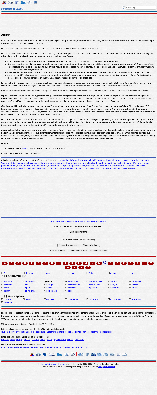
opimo (135, 288)
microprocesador (9, 168)
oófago (49, 285)
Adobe (85, 160)
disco (19, 166)
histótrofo (51, 332)
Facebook (102, 160)
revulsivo (15, 332)
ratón (140, 163)
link (55, 168)
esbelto (34, 347)
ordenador (126, 163)
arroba (81, 163)
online (25, 148)
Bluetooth (93, 163)
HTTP (62, 166)
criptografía (22, 163)
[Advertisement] (78, 23)
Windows (5, 163)
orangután (30, 299)
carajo (49, 340)
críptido (77, 332)
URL (97, 166)
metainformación (116, 166)
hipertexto (41, 168)
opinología (30, 291)
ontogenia (136, 282)
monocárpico (106, 332)
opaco (6, 288)
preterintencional (65, 332)
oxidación (8, 302)
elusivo (27, 340)
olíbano (113, 273)
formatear (35, 166)
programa (129, 166)
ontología (8, 285)
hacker (44, 166)
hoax (30, 163)
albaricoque (77, 347)
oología (113, 285)
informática (75, 160)
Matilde (35, 340)
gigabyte (102, 163)
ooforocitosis (74, 285)
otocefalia (136, 299)
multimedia (70, 168)
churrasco (79, 340)
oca (48, 273)
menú (146, 163)
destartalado (13, 347)
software (42, 163)
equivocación (60, 340)
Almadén (93, 160)
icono (49, 168)
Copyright (61, 364)
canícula (5, 340)
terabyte (111, 163)
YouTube (134, 160)
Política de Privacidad (47, 364)
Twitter (126, 160)
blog (97, 168)
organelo (50, 299)
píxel (118, 163)
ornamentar (73, 299)
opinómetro (51, 291)
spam (59, 163)
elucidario (5, 332)
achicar (86, 332)
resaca (67, 347)
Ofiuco (92, 273)
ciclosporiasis (39, 332)
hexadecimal (79, 166)
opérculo (93, 288)
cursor (13, 166)
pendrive (5, 166)
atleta (42, 340)
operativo (72, 288)
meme (61, 168)
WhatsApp (144, 160)
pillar (3, 347)
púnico (87, 347)
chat (102, 168)
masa (12, 340)
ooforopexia (94, 285)
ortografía (93, 299)
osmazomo (115, 299)
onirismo (8, 282)
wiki (115, 168)
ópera (49, 288)
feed (92, 168)
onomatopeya (95, 282)
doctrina (94, 332)
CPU (134, 163)
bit (86, 163)
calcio (41, 347)
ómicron (135, 273)
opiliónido (114, 288)
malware (52, 163)
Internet (90, 166)
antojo (19, 340)
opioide (7, 299)
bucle (142, 166)
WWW (132, 168)
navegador (31, 168)
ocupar (71, 273)
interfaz (103, 166)
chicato (59, 347)
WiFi (125, 168)
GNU (13, 163)
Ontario (113, 282)
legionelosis (26, 332)
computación (63, 160)
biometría (72, 163)
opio (70, 291)
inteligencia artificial (106, 367)
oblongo (29, 273)
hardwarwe (53, 166)
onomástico (72, 282)
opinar (7, 291)
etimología (50, 347)
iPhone (119, 160)
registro (21, 168)
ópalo (27, 288)
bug (35, 163)
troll (65, 163)
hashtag (69, 166)
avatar (86, 168)
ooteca (135, 285)
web (120, 168)
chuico (70, 340)
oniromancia (30, 282)
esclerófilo (24, 347)
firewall (26, 166)
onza (27, 285)
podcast (108, 168)
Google (111, 160)
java (137, 166)
